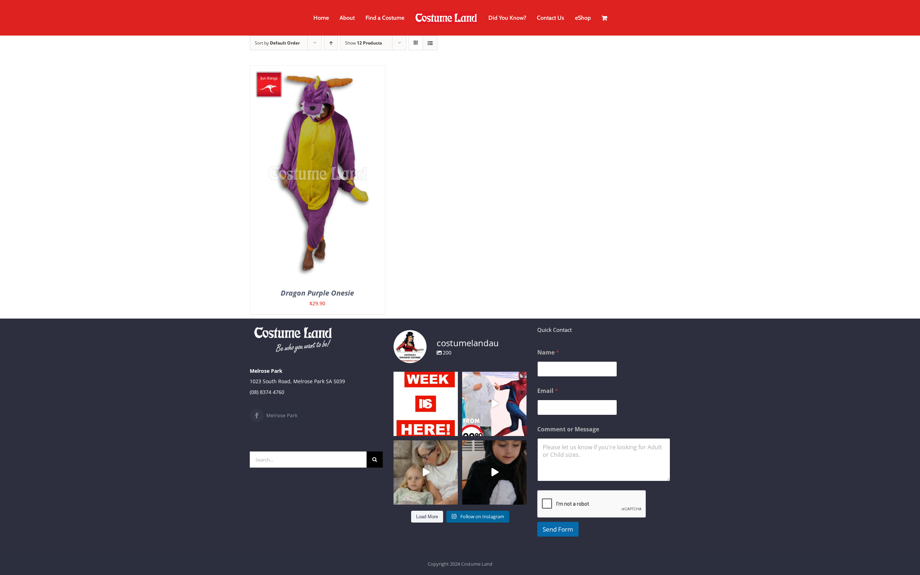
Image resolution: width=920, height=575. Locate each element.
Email (547, 391)
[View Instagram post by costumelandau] (451, 429)
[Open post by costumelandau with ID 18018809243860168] (494, 404)
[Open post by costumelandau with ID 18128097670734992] (426, 472)
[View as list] (430, 43)
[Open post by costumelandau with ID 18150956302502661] (494, 472)
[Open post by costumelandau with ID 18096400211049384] (426, 404)
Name (548, 352)
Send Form (558, 529)
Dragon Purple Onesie (317, 293)
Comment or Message (568, 429)
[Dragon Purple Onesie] (317, 71)
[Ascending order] (331, 43)
